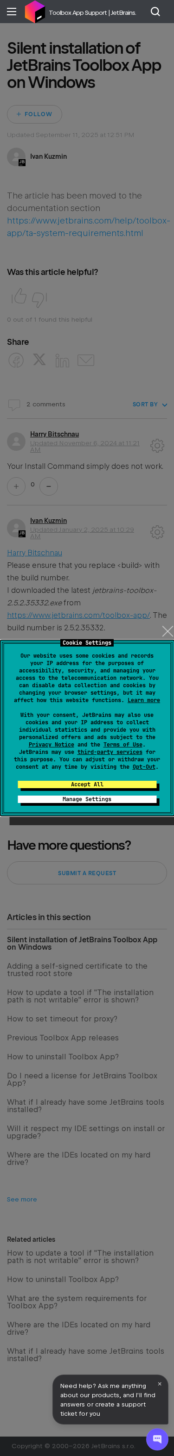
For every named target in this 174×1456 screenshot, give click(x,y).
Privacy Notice (51, 744)
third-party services (109, 752)
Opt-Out (144, 767)
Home (35, 12)
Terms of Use (122, 744)
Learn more (144, 700)
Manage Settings (87, 799)
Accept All (87, 784)
